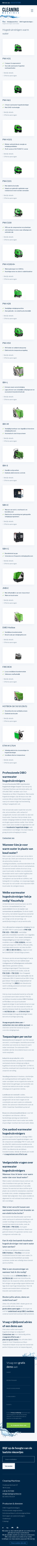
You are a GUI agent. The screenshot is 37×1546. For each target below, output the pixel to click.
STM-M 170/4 (24, 1011)
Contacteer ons (8, 838)
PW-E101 (15, 973)
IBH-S (9, 950)
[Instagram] (12, 1528)
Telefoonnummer (13, 1388)
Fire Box (18, 1253)
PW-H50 (14, 932)
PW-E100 (6, 973)
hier (34, 1539)
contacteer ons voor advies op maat (16, 1025)
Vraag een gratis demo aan (12, 1022)
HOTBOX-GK (10, 1011)
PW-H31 (5, 932)
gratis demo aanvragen (11, 1309)
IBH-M (14, 950)
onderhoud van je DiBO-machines (21, 1311)
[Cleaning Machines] (10, 10)
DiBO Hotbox (7, 1253)
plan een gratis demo (10, 1339)
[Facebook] (2, 1528)
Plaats (9, 1404)
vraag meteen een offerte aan (15, 1154)
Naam (9, 1372)
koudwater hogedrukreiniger (18, 827)
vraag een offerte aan (10, 1337)
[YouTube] (17, 1528)
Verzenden (8, 1466)
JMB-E (16, 983)
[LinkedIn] (7, 1528)
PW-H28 (27, 930)
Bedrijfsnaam (12, 1380)
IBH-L (19, 950)
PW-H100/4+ (20, 942)
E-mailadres (11, 1396)
